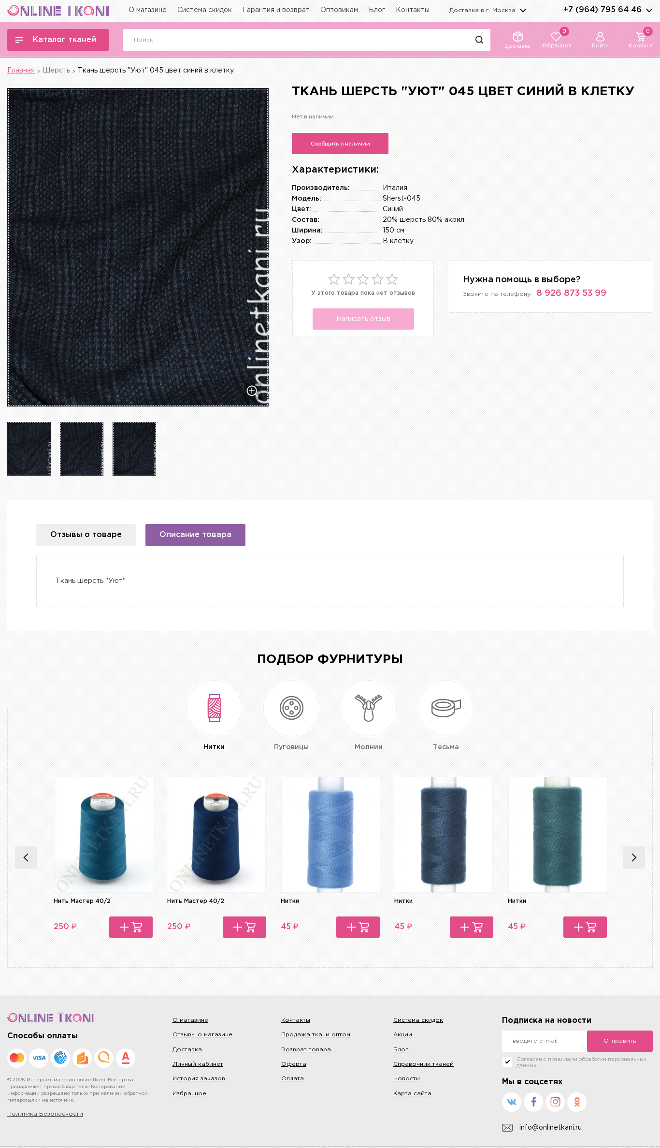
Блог (377, 10)
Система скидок (204, 10)
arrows (649, 10)
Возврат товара (306, 1049)
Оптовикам (339, 10)
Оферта (293, 1064)
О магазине (148, 10)
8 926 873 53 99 (571, 293)
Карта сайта (412, 1093)
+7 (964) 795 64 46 (602, 10)
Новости (406, 1078)
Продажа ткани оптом (315, 1034)
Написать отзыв (363, 319)
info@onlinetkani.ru (550, 1128)
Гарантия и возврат (276, 10)
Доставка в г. (482, 10)
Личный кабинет (197, 1064)
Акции (402, 1034)
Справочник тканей (423, 1064)
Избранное (189, 1093)
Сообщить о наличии (340, 143)
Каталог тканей (64, 40)
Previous (26, 857)
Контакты (413, 10)
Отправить (619, 1041)
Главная (21, 70)
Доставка (187, 1049)
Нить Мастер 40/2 (82, 901)
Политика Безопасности (45, 1114)
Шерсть (56, 70)
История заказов (198, 1078)
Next (634, 857)
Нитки (290, 901)
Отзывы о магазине (202, 1034)
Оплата (292, 1078)
